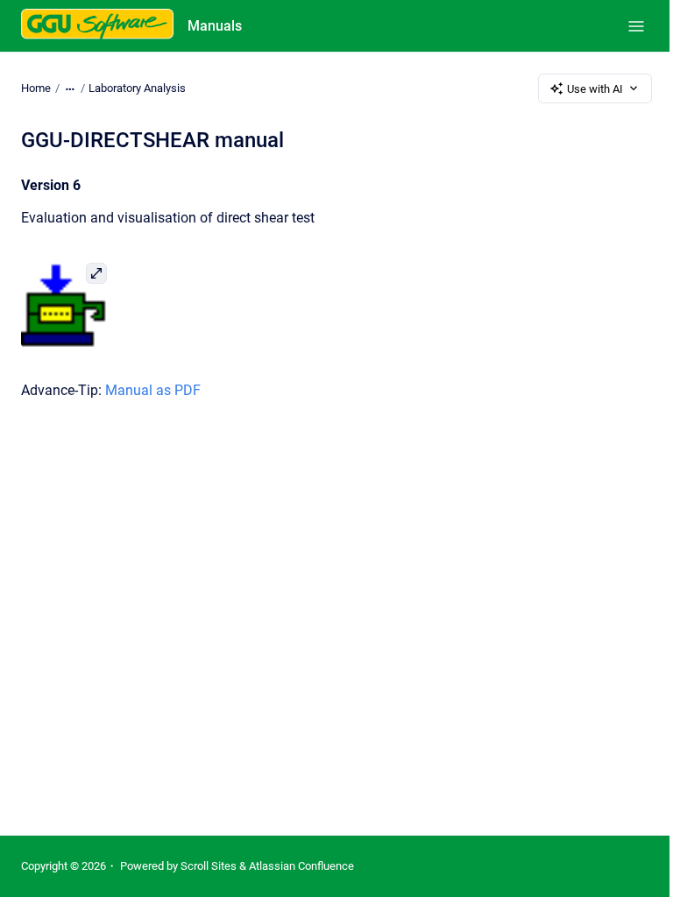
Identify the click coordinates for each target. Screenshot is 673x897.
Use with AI (595, 88)
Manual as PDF (153, 390)
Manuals (215, 26)
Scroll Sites (209, 865)
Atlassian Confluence (301, 865)
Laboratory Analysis (137, 88)
